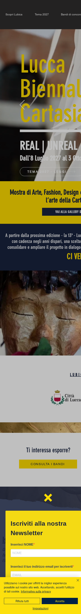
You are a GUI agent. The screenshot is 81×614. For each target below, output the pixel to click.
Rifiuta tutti (22, 601)
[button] (48, 498)
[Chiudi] (75, 582)
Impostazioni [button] (40, 608)
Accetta (59, 601)
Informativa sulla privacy (36, 591)
